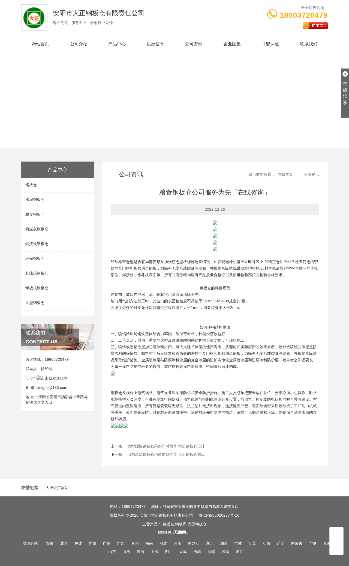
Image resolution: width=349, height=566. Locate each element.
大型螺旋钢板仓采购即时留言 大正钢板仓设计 (166, 446)
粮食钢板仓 (34, 214)
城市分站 (30, 543)
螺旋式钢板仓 (36, 288)
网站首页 (40, 43)
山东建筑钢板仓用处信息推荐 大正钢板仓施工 (166, 454)
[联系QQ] (52, 378)
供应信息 (155, 43)
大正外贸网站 (57, 487)
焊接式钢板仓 (36, 244)
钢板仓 (31, 185)
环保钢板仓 (34, 258)
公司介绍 (79, 43)
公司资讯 (193, 43)
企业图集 (232, 43)
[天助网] (174, 532)
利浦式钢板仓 (36, 273)
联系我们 (308, 43)
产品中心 (117, 43)
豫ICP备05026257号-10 (218, 515)
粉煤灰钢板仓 (36, 229)
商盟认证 (270, 43)
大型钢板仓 (34, 302)
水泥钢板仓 (34, 199)
